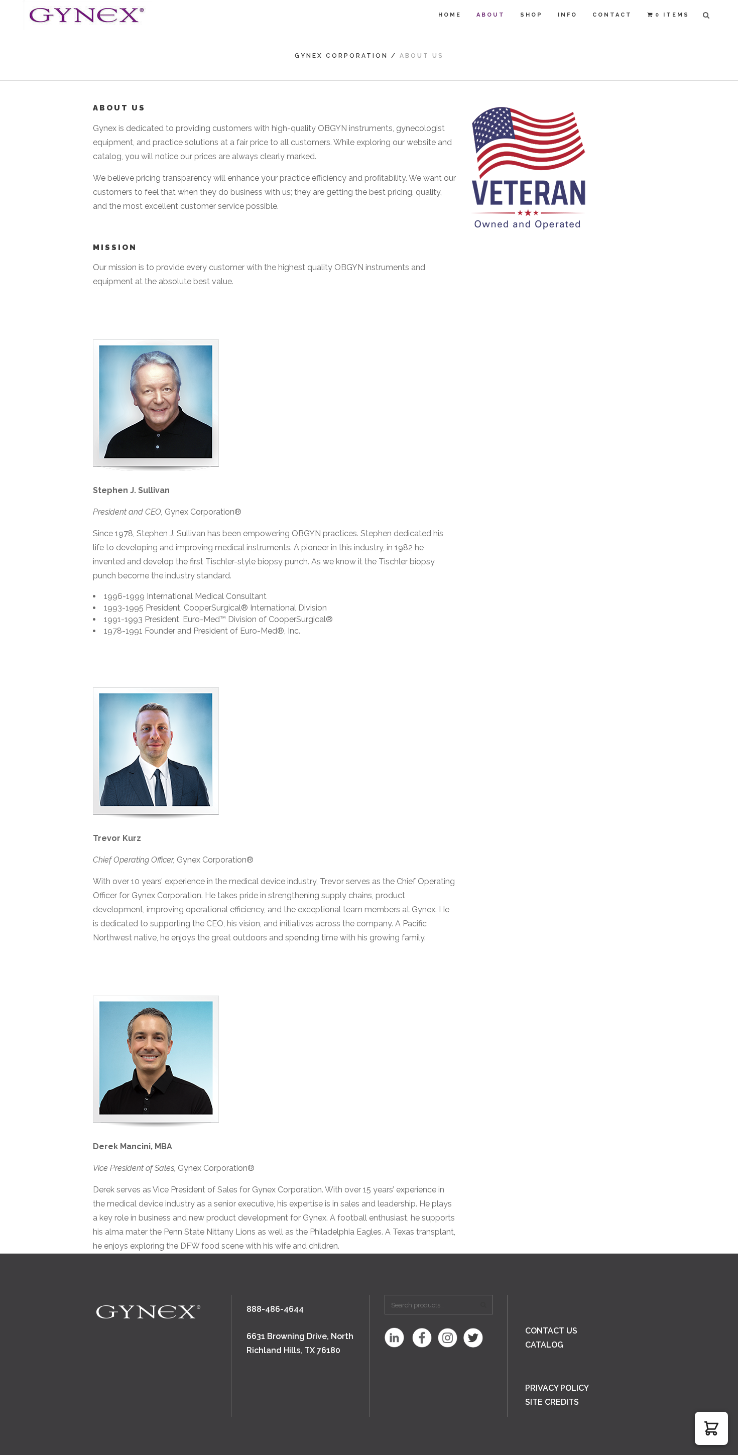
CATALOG (544, 1345)
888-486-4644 (275, 1309)
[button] (711, 1428)
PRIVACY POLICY (557, 1388)
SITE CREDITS (552, 1402)
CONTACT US (551, 1331)
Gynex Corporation (341, 55)
